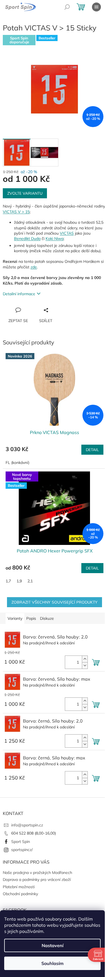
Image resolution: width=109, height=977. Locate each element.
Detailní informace (19, 293)
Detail (92, 449)
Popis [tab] (31, 618)
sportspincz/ (22, 849)
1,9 (19, 580)
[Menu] (96, 7)
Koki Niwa (54, 238)
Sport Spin (20, 841)
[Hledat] (67, 7)
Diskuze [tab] (47, 618)
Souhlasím (52, 963)
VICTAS (67, 233)
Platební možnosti (19, 886)
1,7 (8, 580)
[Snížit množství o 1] (84, 665)
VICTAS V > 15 (16, 211)
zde (33, 267)
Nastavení (52, 945)
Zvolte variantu (24, 193)
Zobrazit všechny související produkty (54, 602)
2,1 (30, 580)
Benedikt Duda (27, 238)
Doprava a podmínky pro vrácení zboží (37, 879)
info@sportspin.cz (27, 825)
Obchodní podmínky (20, 893)
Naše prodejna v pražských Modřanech (37, 872)
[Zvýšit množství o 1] (84, 659)
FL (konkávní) (17, 462)
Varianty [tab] (15, 618)
